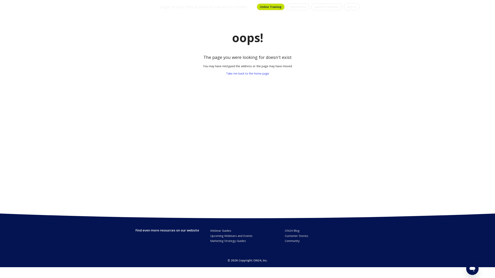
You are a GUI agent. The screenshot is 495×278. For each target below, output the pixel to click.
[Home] (143, 7)
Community (298, 7)
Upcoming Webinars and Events (231, 236)
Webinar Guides (220, 230)
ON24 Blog (292, 230)
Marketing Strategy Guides (228, 241)
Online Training (271, 7)
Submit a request (326, 7)
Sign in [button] (351, 7)
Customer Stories (296, 236)
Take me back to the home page (247, 73)
